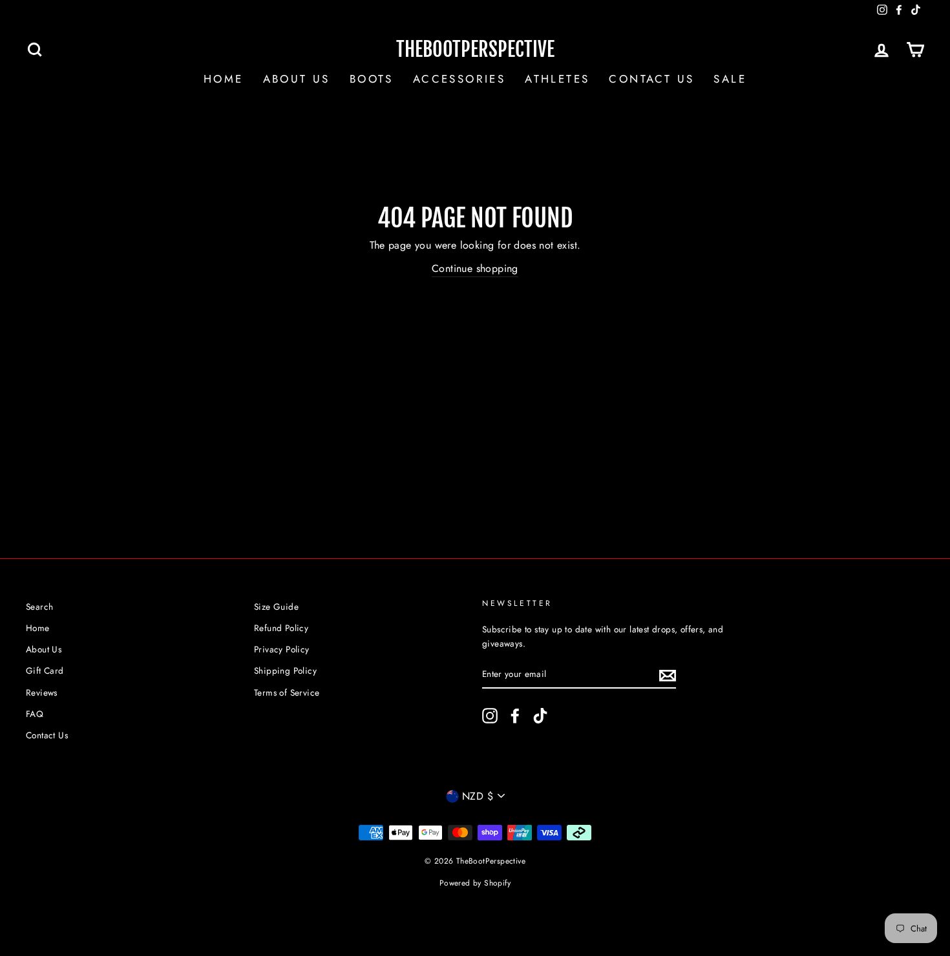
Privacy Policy (282, 649)
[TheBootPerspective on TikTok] (540, 715)
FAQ (34, 713)
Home (224, 79)
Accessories (459, 79)
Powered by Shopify (475, 883)
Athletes (557, 79)
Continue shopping (475, 268)
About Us (296, 79)
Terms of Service (286, 692)
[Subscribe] (667, 674)
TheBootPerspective (475, 49)
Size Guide (276, 606)
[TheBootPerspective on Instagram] (490, 715)
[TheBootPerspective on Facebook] (515, 715)
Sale (729, 79)
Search (39, 606)
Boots (372, 79)
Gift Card (45, 670)
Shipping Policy (285, 670)
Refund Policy (281, 627)
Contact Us (651, 79)
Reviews (42, 692)
